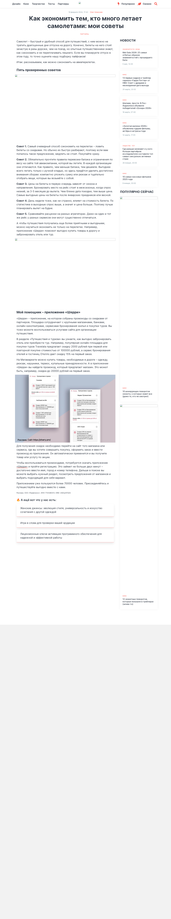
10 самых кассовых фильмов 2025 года (137, 177)
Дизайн (16, 3)
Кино (26, 3)
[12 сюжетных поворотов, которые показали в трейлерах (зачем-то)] (139, 498)
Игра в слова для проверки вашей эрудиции (47, 522)
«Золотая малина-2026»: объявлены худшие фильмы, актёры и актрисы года (137, 128)
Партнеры (63, 3)
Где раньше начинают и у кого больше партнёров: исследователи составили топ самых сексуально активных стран (138, 154)
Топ (133, 146)
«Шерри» (22, 466)
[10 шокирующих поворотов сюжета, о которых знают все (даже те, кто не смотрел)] (139, 290)
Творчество (38, 3)
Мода (137, 49)
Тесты (51, 3)
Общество (127, 146)
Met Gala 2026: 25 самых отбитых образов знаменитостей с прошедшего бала (137, 56)
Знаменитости (128, 49)
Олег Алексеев (96, 12)
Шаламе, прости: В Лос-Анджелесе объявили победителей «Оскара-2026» (137, 105)
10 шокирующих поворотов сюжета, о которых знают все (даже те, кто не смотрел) (137, 394)
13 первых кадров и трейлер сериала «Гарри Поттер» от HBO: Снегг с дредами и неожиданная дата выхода (137, 82)
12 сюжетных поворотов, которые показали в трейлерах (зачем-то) (138, 601)
